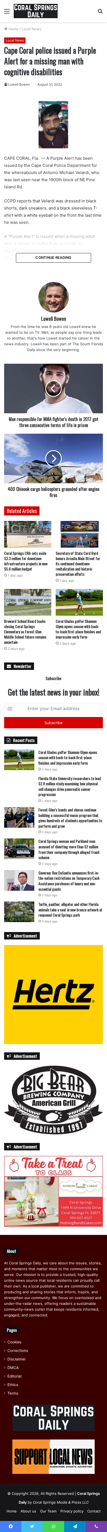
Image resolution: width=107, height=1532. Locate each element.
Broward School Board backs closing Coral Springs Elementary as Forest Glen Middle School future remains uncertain (25, 631)
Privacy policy (71, 1511)
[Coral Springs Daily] (36, 11)
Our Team (48, 1511)
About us (28, 1511)
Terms (12, 1393)
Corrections (17, 1350)
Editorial (14, 1376)
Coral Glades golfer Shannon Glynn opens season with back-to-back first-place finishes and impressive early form (78, 629)
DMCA (13, 1367)
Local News (31, 29)
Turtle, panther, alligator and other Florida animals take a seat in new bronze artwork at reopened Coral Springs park (70, 909)
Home (13, 29)
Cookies (14, 1342)
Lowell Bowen (19, 84)
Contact (94, 1511)
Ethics (12, 1384)
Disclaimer (16, 1359)
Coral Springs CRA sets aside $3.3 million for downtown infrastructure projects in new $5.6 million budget (25, 561)
